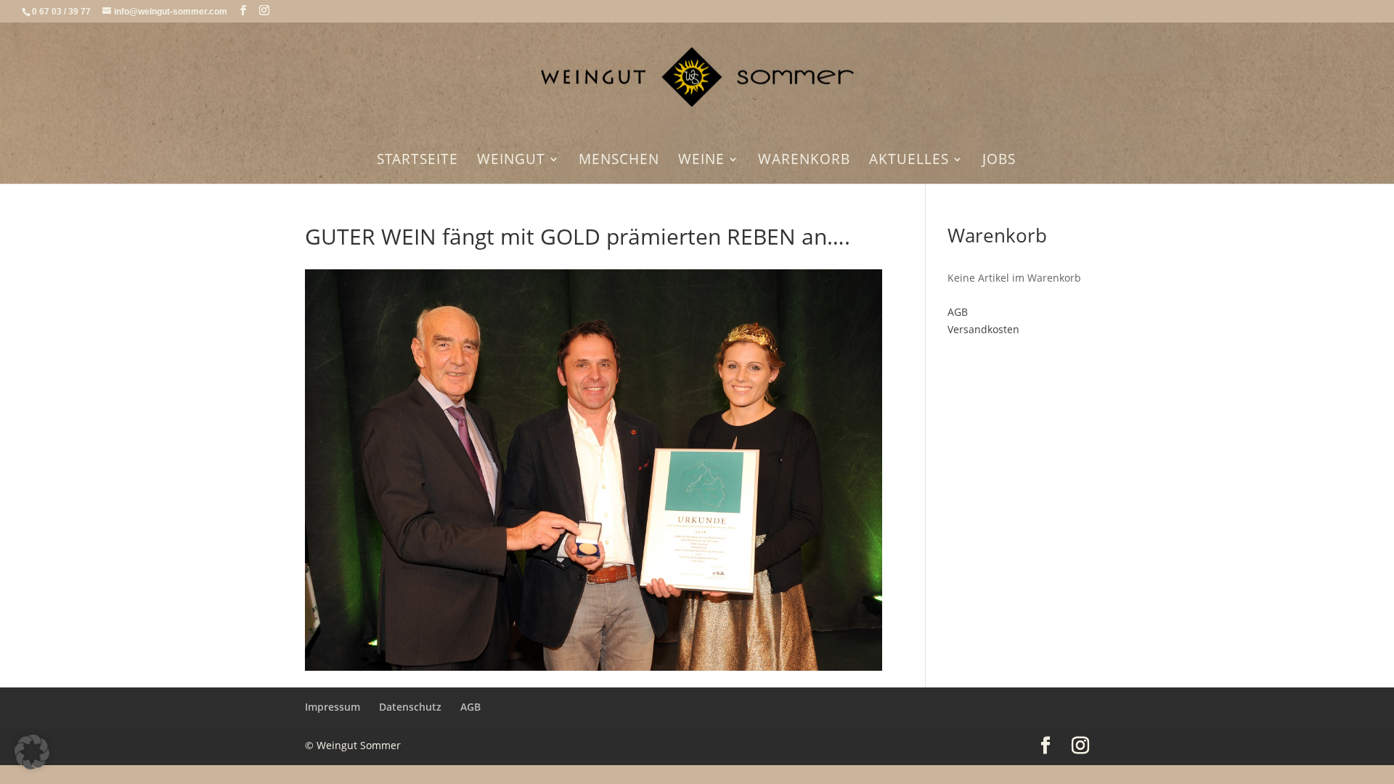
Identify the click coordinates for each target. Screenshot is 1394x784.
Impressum (332, 707)
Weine (701, 161)
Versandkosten (983, 329)
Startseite (417, 161)
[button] (32, 752)
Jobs (999, 161)
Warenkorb (804, 161)
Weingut (511, 161)
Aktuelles (909, 161)
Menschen (619, 161)
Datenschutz (410, 707)
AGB (957, 312)
